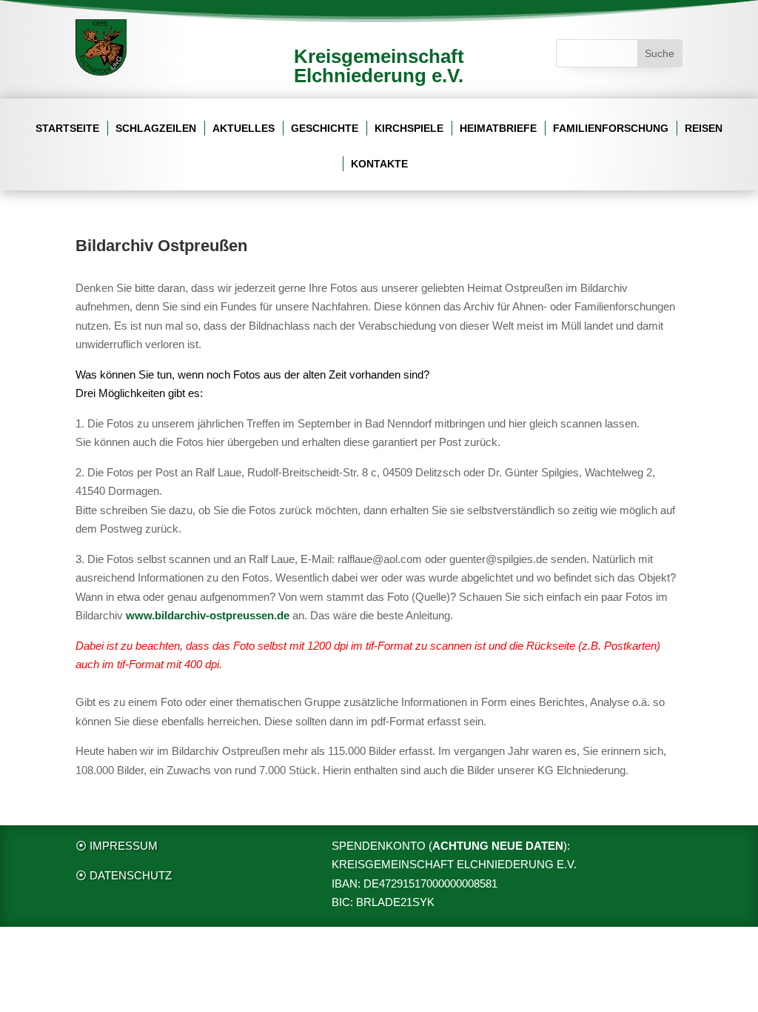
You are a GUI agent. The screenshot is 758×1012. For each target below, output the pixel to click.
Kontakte (379, 164)
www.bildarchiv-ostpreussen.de (207, 615)
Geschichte (324, 128)
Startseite (67, 128)
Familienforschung (610, 128)
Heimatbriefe (498, 128)
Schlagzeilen (155, 128)
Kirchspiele (409, 128)
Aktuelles (243, 128)
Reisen (703, 128)
